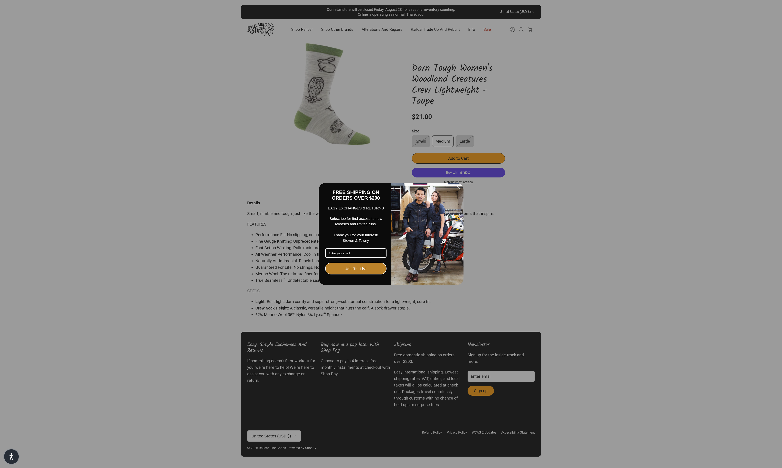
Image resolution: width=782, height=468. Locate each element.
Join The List (355, 268)
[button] (11, 456)
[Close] (458, 188)
